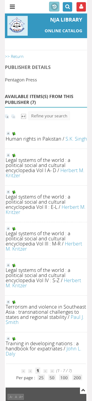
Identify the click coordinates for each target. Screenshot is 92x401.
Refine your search (49, 116)
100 (64, 377)
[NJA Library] (18, 26)
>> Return (14, 56)
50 (52, 377)
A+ (21, 396)
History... (54, 7)
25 (41, 377)
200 (77, 377)
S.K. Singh (76, 138)
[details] (8, 133)
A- (11, 396)
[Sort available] (23, 116)
